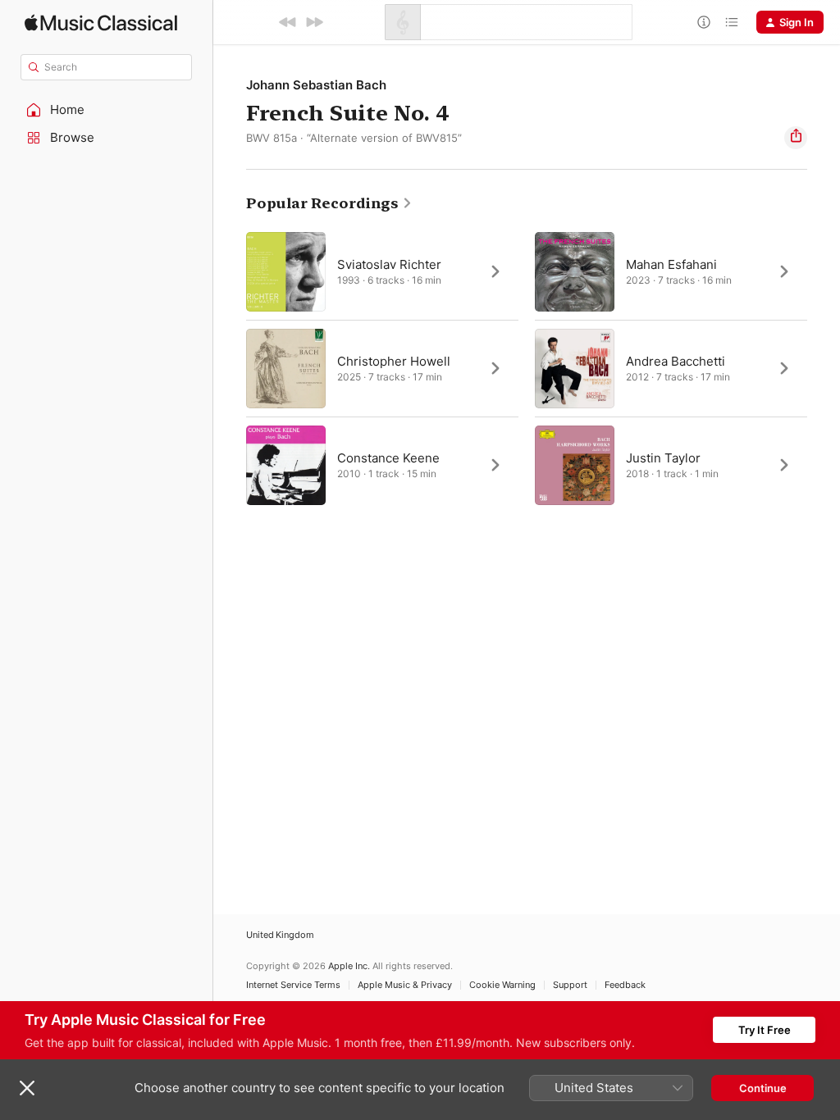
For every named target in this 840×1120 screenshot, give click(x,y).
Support (570, 985)
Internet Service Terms (293, 985)
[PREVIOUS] (288, 22)
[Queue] (732, 22)
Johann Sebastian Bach (316, 85)
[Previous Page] (229, 368)
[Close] (27, 1088)
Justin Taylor (663, 458)
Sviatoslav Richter (389, 264)
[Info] (704, 22)
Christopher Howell (393, 361)
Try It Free (764, 1029)
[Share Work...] (795, 137)
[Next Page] (823, 368)
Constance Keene (388, 458)
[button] (106, 110)
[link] (329, 203)
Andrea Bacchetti (675, 361)
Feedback (625, 985)
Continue (763, 1088)
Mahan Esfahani (671, 264)
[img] (101, 22)
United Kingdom (280, 935)
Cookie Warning (502, 985)
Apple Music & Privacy (405, 985)
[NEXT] (314, 22)
